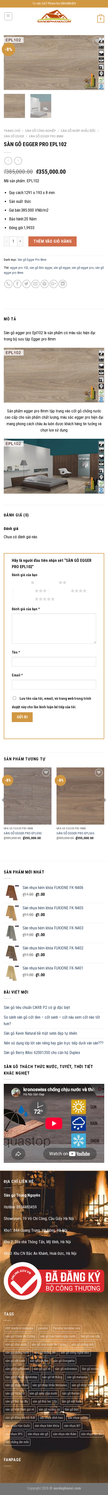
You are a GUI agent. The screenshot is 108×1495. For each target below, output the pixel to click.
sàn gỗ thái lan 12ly (45, 1401)
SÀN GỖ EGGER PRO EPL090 (23, 833)
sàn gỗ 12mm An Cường (20, 1336)
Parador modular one (66, 1328)
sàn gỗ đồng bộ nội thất (20, 1418)
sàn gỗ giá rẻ (42, 1369)
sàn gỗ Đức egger (41, 268)
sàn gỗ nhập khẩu (16, 1385)
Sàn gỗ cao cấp (90, 1336)
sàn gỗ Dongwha (64, 1361)
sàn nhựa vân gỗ (38, 1434)
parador (43, 1328)
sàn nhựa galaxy (78, 1418)
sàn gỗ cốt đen (39, 1361)
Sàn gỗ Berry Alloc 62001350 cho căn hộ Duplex (42, 1052)
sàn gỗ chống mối (82, 1344)
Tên (16, 652)
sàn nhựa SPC (14, 1434)
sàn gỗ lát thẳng (52, 1377)
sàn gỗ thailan (71, 1393)
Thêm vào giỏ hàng (52, 241)
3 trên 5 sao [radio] (24, 591)
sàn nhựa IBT (72, 1426)
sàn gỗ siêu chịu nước (43, 1393)
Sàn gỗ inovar (90, 1369)
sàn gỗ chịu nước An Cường (49, 1344)
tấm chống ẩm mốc (17, 1442)
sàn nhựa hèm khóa (47, 1426)
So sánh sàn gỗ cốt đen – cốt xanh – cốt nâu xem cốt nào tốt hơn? (52, 1020)
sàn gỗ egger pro (83, 268)
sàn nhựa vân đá (91, 1434)
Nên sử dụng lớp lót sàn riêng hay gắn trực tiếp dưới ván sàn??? (53, 1043)
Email (17, 675)
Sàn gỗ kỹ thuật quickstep (21, 1377)
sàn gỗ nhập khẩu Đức (86, 1385)
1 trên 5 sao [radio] (20, 582)
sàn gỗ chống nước (17, 1352)
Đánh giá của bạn (24, 575)
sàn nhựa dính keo (51, 1418)
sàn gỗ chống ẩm (45, 1352)
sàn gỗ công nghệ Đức (75, 1352)
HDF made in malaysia (19, 1328)
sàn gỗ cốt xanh (15, 1361)
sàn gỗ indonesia (66, 1369)
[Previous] (12, 62)
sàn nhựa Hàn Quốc (17, 1426)
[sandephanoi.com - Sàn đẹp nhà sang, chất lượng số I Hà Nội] (54, 16)
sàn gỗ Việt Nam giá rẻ (19, 1409)
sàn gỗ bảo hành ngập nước (58, 1336)
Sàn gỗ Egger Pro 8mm (46, 136)
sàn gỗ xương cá (49, 1409)
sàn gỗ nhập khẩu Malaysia (49, 1385)
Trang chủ (12, 131)
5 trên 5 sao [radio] (24, 599)
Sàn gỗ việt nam (71, 1401)
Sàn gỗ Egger (14, 136)
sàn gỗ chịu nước (16, 1344)
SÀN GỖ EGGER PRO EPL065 (75, 833)
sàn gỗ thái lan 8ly (16, 1401)
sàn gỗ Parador (15, 1393)
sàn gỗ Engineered (17, 1369)
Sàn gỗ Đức (72, 1409)
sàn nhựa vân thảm (64, 1434)
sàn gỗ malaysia (77, 1377)
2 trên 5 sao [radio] (48, 582)
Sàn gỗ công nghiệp (40, 131)
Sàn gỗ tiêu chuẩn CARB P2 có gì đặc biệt (37, 1007)
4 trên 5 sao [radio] (60, 591)
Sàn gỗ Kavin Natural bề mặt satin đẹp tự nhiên (40, 1033)
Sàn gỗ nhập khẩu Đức (78, 131)
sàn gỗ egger (61, 268)
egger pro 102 (19, 268)
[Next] (95, 62)
